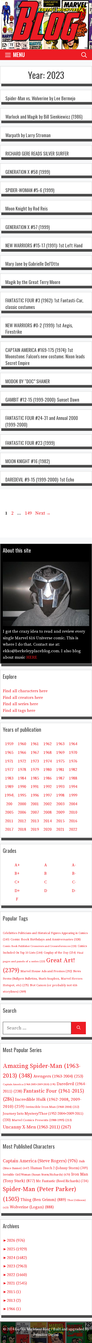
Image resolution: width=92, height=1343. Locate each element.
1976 (73, 761)
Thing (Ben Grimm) (43, 1199)
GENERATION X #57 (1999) (27, 227)
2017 (9, 829)
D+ (17, 890)
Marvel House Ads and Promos (46, 971)
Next (43, 513)
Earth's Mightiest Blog (32, 1329)
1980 (47, 769)
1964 (73, 743)
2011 (9, 821)
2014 (47, 821)
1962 (47, 743)
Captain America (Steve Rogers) (40, 1161)
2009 (60, 812)
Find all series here (20, 703)
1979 (35, 769)
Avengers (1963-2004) (58, 1076)
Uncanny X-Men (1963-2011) (37, 1127)
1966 (22, 752)
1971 (9, 761)
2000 (22, 804)
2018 (22, 829)
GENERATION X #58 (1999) (27, 171)
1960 (22, 743)
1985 (35, 778)
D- (74, 890)
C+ (17, 882)
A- (74, 865)
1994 (73, 786)
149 (29, 513)
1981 (60, 769)
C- (74, 882)
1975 (60, 761)
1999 (73, 795)
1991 (35, 786)
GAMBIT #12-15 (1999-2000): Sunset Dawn (42, 399)
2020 (47, 829)
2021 (60, 829)
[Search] (78, 1028)
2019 (35, 829)
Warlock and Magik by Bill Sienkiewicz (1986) (44, 116)
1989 (9, 786)
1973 (35, 761)
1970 (73, 752)
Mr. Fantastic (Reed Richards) (62, 1181)
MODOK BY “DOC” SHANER (27, 381)
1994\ (9, 795)
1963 (60, 743)
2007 (35, 812)
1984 (22, 778)
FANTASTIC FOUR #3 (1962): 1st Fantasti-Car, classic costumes (44, 303)
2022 (73, 829)
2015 (60, 821)
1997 (47, 795)
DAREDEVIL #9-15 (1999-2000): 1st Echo (39, 479)
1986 (47, 778)
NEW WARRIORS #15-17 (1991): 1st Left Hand (44, 245)
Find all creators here (23, 697)
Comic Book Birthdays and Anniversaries (45, 939)
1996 (35, 795)
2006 (22, 812)
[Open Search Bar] (84, 54)
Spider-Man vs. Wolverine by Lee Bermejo (40, 98)
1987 (60, 778)
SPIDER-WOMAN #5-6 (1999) (29, 190)
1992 (47, 786)
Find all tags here (19, 710)
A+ (17, 865)
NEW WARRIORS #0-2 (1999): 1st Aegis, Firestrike (39, 328)
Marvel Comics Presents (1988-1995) (42, 1120)
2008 (47, 812)
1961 (35, 743)
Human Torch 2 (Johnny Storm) (59, 1168)
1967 (35, 752)
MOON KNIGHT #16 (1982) (27, 461)
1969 (60, 752)
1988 (73, 778)
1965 (9, 752)
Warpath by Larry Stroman (28, 135)
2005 (9, 812)
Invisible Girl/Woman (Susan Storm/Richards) (36, 1175)
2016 (73, 821)
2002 (47, 804)
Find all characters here (25, 691)
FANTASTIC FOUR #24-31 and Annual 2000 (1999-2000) (41, 421)
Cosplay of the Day (60, 953)
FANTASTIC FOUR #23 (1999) (30, 443)
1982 (73, 769)
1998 (60, 795)
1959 (9, 743)
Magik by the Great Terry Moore (32, 282)
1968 (47, 752)
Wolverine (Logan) (32, 1207)
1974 (47, 761)
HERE (31, 657)
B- (74, 873)
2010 (73, 812)
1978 (22, 769)
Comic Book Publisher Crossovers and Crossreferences (40, 946)
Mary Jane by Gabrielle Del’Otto (32, 263)
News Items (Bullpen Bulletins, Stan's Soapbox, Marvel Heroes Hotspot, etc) (42, 978)
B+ (17, 873)
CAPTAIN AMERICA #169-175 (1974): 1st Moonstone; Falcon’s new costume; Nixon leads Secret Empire (45, 356)
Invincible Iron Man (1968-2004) (52, 1107)
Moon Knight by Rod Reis (26, 208)
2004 (73, 804)
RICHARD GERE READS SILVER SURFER (37, 153)
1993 (60, 786)
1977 (9, 769)
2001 (35, 804)
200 (9, 804)
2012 (22, 821)
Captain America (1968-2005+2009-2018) (29, 1084)
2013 (35, 821)
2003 (60, 804)
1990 (22, 786)
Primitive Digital (46, 1335)
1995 (22, 795)
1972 (22, 761)
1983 (9, 778)
